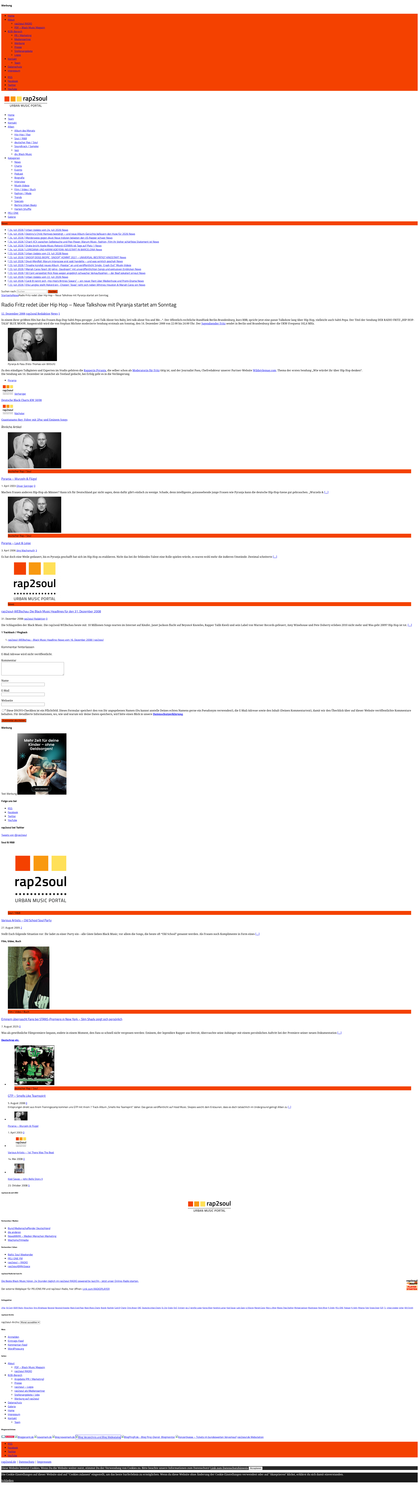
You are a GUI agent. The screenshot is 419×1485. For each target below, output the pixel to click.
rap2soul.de (8, 1462)
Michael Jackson (300, 1307)
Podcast (18, 174)
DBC (139, 1307)
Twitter (12, 1451)
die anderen (14, 1232)
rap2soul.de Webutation (250, 1437)
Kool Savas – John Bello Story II (25, 1179)
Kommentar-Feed (17, 1345)
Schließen (7, 1480)
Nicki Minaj (322, 1307)
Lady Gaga (240, 1307)
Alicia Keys (28, 1307)
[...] (289, 1107)
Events (18, 170)
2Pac (3, 1307)
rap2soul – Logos (23, 1387)
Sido (367, 1307)
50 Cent (9, 1307)
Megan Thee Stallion (285, 1307)
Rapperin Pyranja (95, 370)
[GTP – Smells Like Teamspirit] (34, 1084)
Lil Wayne (250, 1307)
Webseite (7, 700)
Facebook (13, 1448)
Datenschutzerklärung (168, 714)
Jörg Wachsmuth (25, 550)
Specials (18, 201)
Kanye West (207, 1307)
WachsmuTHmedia (18, 1240)
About (11, 20)
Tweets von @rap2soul (14, 835)
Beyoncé (51, 1307)
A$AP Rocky (18, 1307)
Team (17, 63)
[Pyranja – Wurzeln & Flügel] (34, 467)
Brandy (104, 1307)
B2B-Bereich (15, 31)
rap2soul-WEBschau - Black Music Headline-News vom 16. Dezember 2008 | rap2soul (56, 640)
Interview (19, 181)
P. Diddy (331, 1307)
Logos (17, 55)
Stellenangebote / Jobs (27, 1395)
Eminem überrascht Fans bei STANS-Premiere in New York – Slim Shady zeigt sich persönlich (61, 1019)
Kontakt (12, 59)
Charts (18, 166)
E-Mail (5, 690)
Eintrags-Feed (16, 1341)
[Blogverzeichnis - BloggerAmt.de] (24, 1437)
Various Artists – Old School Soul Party (26, 920)
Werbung (19, 43)
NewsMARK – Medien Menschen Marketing (32, 1236)
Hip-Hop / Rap (22, 134)
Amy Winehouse (40, 1307)
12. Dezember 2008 (13, 313)
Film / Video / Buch (25, 189)
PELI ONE (13, 213)
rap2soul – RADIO (18, 1262)
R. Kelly (354, 1307)
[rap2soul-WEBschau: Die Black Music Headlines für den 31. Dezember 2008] (34, 600)
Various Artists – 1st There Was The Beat (31, 1152)
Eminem (181, 1307)
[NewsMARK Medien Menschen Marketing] (43, 1437)
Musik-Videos (21, 185)
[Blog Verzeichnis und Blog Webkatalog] (98, 1437)
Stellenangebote (23, 51)
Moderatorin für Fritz (146, 370)
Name (5, 680)
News (17, 162)
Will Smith (408, 1307)
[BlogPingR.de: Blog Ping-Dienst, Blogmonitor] (148, 1437)
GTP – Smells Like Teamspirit (27, 1095)
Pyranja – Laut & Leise (16, 543)
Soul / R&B (20, 138)
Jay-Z (187, 1307)
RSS (10, 1444)
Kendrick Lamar (219, 1307)
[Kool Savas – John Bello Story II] (19, 1172)
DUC (175, 1307)
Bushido (110, 1307)
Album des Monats (24, 130)
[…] (326, 492)
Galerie (12, 217)
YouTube (12, 1455)
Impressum (14, 71)
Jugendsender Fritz (213, 323)
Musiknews (313, 1307)
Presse (18, 47)
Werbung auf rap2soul (26, 1399)
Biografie (19, 178)
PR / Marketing (22, 35)
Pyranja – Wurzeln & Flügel (19, 478)
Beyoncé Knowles (62, 1307)
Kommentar (8, 660)
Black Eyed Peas (77, 1307)
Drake (170, 1307)
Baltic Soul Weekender (20, 1254)
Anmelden (13, 1337)
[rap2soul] (25, 108)
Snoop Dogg (374, 1307)
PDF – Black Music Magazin (29, 27)
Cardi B (117, 1307)
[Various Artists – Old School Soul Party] (40, 909)
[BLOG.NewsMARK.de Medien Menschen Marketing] (63, 1437)
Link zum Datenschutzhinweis (229, 1468)
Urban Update (392, 1307)
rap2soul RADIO (23, 23)
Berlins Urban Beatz (25, 205)
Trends (18, 197)
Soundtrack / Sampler (26, 146)
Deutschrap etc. (10, 1040)
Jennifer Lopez (196, 1307)
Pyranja (12, 380)
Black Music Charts (92, 1307)
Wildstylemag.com (264, 370)
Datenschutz (15, 67)
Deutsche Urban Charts (151, 1307)
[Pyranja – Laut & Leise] (34, 532)
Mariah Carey (259, 1307)
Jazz (16, 150)
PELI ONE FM (15, 1258)
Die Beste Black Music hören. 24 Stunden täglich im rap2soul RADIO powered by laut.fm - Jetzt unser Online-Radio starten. (70, 1281)
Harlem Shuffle (22, 209)
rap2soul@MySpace (19, 1266)
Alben (11, 127)
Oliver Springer (24, 486)
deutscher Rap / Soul (26, 142)
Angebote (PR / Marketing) (29, 1379)
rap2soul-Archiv (10, 1322)
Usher (401, 1307)
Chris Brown (132, 1307)
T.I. (385, 1307)
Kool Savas (231, 1307)
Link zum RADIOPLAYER (96, 1289)
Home (11, 16)
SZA (381, 1307)
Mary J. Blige (271, 1307)
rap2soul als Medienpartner (29, 1391)
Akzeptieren (255, 1468)
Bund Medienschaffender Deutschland (29, 1228)
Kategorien (14, 158)
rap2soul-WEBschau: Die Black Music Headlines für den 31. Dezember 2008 (51, 611)
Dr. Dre (164, 1307)
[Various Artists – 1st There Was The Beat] (20, 1146)
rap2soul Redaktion (38, 313)
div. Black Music (23, 154)
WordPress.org (16, 1349)
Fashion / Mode (22, 193)
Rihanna (361, 1307)
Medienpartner (22, 39)
